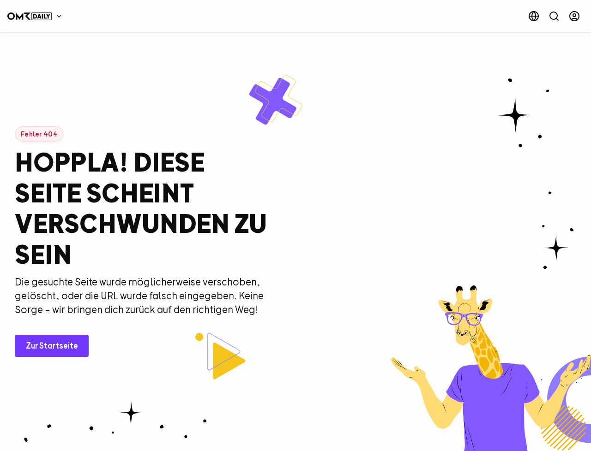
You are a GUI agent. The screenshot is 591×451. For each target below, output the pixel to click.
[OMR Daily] (37, 16)
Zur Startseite (52, 345)
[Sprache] (534, 16)
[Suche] (554, 16)
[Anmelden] (574, 16)
